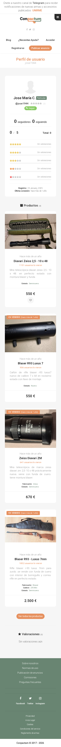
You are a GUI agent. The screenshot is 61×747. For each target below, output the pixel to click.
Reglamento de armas (30, 733)
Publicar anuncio (40, 48)
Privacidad (30, 716)
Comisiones (30, 677)
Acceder (50, 40)
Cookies (30, 724)
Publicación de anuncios (30, 672)
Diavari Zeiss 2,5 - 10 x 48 (30, 261)
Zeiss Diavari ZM (30, 458)
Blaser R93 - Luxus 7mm (31, 559)
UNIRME (37, 10)
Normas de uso (30, 668)
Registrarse (18, 48)
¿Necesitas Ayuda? (28, 40)
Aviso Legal (30, 720)
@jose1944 (22, 103)
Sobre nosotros (30, 663)
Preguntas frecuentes (30, 682)
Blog (8, 40)
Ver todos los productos (30, 616)
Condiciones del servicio (30, 729)
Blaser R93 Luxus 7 (30, 363)
